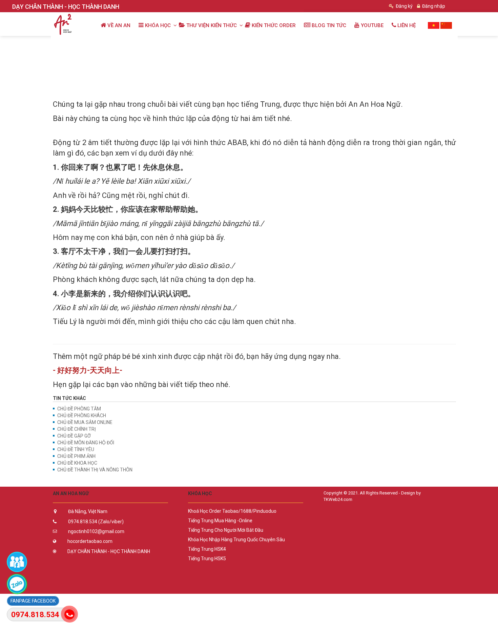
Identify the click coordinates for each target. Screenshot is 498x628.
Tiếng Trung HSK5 (207, 558)
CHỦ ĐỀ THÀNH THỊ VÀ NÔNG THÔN (94, 469)
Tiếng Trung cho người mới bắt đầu (225, 530)
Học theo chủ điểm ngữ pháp (181, 43)
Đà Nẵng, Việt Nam (87, 511)
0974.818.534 (35, 614)
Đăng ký (404, 6)
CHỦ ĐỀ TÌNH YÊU (75, 449)
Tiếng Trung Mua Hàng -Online (220, 520)
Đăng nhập (433, 6)
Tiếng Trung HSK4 (207, 549)
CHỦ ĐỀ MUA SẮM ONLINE (84, 422)
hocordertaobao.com (89, 541)
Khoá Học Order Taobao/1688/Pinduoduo (232, 511)
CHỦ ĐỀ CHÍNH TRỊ (76, 429)
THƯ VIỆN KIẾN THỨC (114, 43)
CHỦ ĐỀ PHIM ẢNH (76, 456)
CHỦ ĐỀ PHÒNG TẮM (79, 408)
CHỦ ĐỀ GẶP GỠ (74, 436)
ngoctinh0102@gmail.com (96, 531)
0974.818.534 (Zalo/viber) (96, 521)
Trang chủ (67, 43)
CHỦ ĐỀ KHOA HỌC (77, 463)
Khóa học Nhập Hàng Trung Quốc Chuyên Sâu (236, 539)
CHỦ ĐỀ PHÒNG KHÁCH (81, 415)
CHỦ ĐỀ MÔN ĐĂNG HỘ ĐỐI (85, 442)
